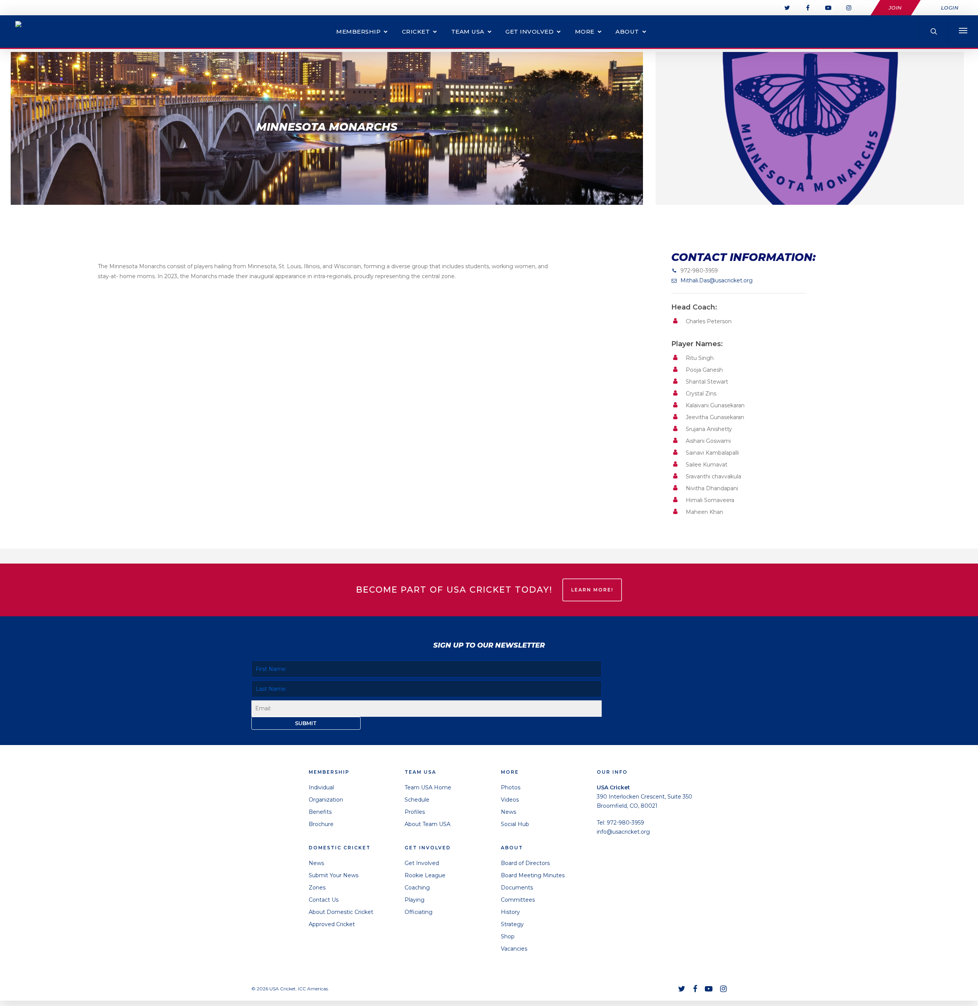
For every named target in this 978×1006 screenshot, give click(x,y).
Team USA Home (428, 787)
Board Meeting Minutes (533, 875)
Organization (326, 799)
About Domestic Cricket (341, 912)
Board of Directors (525, 863)
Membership (358, 31)
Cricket (416, 31)
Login (950, 8)
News (316, 863)
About (627, 31)
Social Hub (515, 824)
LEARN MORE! (592, 590)
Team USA (467, 31)
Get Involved (529, 31)
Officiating (418, 912)
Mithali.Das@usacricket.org (716, 280)
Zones (317, 887)
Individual (321, 787)
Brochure (321, 824)
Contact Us (323, 899)
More (584, 31)
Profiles (415, 811)
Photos (510, 787)
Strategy (512, 924)
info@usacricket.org (623, 831)
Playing (414, 899)
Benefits (320, 811)
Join (895, 8)
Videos (510, 799)
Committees (518, 899)
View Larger (810, 121)
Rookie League (425, 875)
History (510, 912)
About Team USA (427, 824)
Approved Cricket (332, 924)
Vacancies (514, 948)
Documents (517, 887)
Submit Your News (333, 875)
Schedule (417, 799)
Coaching (417, 887)
